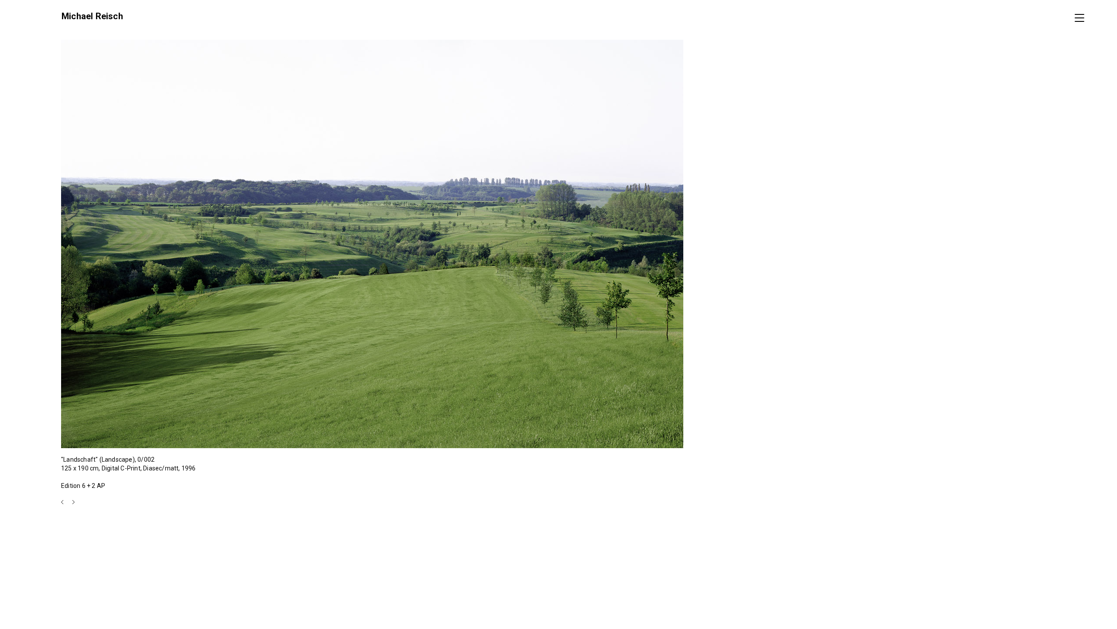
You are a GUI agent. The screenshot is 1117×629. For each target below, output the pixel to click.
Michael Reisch (92, 16)
